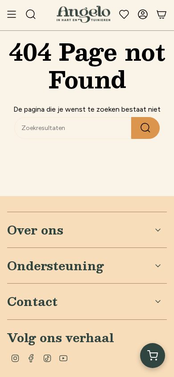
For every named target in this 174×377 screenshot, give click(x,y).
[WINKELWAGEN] (161, 14)
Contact (32, 301)
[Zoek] (145, 128)
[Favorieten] (124, 14)
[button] (152, 355)
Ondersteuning (55, 265)
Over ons (35, 229)
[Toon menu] (12, 14)
